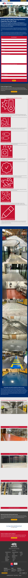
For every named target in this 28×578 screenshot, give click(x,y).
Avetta (13, 560)
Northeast (21, 553)
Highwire (14, 559)
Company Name (3, 51)
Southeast (21, 554)
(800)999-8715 (14, 550)
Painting (7, 553)
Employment (7, 559)
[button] (14, 415)
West (21, 555)
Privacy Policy (16, 575)
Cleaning (7, 555)
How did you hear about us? (4, 76)
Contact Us (6, 560)
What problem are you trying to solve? (5, 54)
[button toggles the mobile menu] (26, 3)
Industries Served (14, 555)
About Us (6, 558)
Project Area (2, 48)
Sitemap (20, 575)
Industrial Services (3, 17)
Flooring (6, 17)
